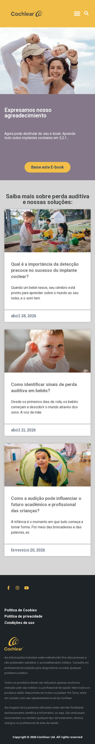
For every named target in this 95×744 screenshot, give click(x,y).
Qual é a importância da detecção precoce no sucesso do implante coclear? (45, 270)
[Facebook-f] (8, 588)
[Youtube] (26, 588)
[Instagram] (17, 588)
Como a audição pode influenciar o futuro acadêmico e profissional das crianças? (46, 504)
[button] (77, 14)
